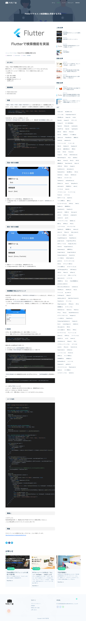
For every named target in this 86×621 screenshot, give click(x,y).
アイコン (60, 292)
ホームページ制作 (62, 235)
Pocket (60, 194)
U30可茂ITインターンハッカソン (70, 39)
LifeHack (69, 349)
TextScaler (60, 180)
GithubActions (61, 341)
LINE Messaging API (63, 269)
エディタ (74, 344)
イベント (60, 114)
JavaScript (74, 126)
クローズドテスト (62, 367)
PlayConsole (72, 367)
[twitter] (7, 543)
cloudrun (60, 217)
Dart (59, 134)
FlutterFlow (69, 318)
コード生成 (61, 258)
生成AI (67, 212)
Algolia (60, 370)
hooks (67, 189)
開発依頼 (78, 2)
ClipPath (75, 324)
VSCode (66, 126)
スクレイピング (71, 226)
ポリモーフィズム (71, 266)
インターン (71, 143)
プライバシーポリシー (35, 603)
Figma (60, 126)
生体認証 (68, 358)
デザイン (74, 120)
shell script (60, 186)
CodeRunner (61, 169)
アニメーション (72, 332)
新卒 (59, 131)
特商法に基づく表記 (35, 607)
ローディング (68, 306)
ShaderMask (72, 237)
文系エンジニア (72, 275)
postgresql (74, 215)
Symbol (71, 372)
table (75, 186)
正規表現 (68, 186)
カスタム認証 (61, 329)
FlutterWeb (68, 137)
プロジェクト (71, 2)
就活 (65, 131)
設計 (59, 149)
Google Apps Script (71, 114)
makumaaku (17, 55)
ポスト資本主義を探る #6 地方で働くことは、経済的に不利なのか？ (71, 70)
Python (66, 232)
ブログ (58, 2)
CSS (64, 151)
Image (60, 154)
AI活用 (65, 134)
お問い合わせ (34, 609)
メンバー (64, 2)
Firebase (60, 123)
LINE (59, 272)
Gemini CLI (74, 347)
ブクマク (67, 194)
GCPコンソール (62, 243)
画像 (59, 160)
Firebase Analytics (62, 255)
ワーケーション (62, 143)
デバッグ (68, 301)
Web (59, 146)
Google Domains (68, 246)
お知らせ (60, 137)
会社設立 (60, 338)
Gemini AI (72, 255)
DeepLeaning (61, 249)
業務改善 (60, 163)
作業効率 (60, 281)
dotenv (60, 232)
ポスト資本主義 (69, 123)
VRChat (71, 303)
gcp (66, 217)
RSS (66, 166)
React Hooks (68, 163)
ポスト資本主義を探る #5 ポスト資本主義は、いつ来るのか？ (71, 77)
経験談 (76, 137)
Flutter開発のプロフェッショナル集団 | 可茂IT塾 (71, 33)
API (77, 303)
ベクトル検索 (61, 200)
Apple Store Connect (73, 298)
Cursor (65, 160)
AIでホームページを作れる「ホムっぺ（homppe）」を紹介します (71, 64)
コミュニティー (62, 275)
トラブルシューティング (63, 344)
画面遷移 (68, 229)
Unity (66, 174)
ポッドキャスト (62, 332)
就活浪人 (72, 220)
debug (68, 295)
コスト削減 (67, 370)
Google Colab (61, 252)
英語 (68, 329)
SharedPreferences (73, 312)
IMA (68, 326)
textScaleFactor (70, 180)
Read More (9, 580)
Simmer (69, 309)
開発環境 (67, 206)
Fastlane (74, 321)
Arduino (60, 335)
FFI (59, 312)
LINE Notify (73, 269)
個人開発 (69, 171)
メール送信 (61, 318)
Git (59, 151)
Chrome (70, 352)
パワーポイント (62, 192)
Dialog (69, 341)
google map (61, 240)
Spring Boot (74, 183)
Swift (77, 203)
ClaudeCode (61, 209)
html (59, 263)
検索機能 (29, 55)
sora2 (59, 347)
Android (60, 174)
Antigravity (60, 364)
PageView (60, 229)
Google (72, 166)
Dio (59, 324)
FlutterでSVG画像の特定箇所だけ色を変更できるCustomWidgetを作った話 (71, 95)
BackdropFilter (61, 361)
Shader (76, 309)
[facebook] (9, 543)
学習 (74, 329)
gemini (60, 260)
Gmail (71, 235)
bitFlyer (72, 272)
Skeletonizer (61, 309)
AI (74, 117)
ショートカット (62, 352)
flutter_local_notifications (63, 286)
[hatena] (12, 543)
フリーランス (75, 335)
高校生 (60, 355)
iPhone (66, 347)
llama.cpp (74, 212)
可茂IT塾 (60, 117)
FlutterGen (61, 301)
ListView (65, 215)
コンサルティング (62, 372)
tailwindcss (67, 140)
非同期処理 (61, 358)
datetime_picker (62, 298)
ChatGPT (60, 128)
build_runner (61, 278)
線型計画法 (66, 149)
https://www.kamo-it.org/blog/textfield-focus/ (16, 535)
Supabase (74, 146)
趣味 (68, 200)
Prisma (71, 131)
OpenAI (69, 197)
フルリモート (67, 177)
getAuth (68, 364)
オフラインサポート (62, 315)
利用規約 (33, 605)
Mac (71, 160)
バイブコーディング (62, 220)
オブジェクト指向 (67, 263)
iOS (77, 160)
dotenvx (75, 229)
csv (66, 338)
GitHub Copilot (70, 258)
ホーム (53, 2)
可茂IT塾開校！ (66, 52)
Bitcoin (65, 272)
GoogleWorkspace (62, 237)
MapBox (60, 206)
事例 (73, 149)
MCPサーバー (61, 197)
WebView (73, 174)
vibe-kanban (70, 169)
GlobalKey (60, 289)
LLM (59, 215)
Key (75, 289)
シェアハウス (61, 226)
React (59, 120)
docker (72, 338)
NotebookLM (61, 171)
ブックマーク (71, 192)
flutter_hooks (74, 232)
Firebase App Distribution (64, 321)
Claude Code (61, 349)
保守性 (65, 223)
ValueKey (68, 289)
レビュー (70, 361)
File (65, 154)
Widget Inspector (62, 303)
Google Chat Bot (71, 252)
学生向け (60, 183)
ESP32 (67, 335)
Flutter (15, 53)
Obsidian (66, 146)
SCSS (71, 203)
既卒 (59, 223)
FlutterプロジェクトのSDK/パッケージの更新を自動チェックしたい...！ (71, 101)
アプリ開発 (73, 134)
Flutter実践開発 (74, 281)
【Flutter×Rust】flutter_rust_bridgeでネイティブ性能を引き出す (71, 89)
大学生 (60, 166)
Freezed (70, 151)
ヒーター (69, 278)
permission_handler (62, 283)
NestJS (60, 140)
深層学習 (69, 249)
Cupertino (69, 209)
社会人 (77, 163)
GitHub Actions (73, 154)
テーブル (60, 189)
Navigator (72, 315)
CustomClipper (67, 324)
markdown (75, 286)
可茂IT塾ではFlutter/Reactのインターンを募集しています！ (71, 46)
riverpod (66, 120)
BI (75, 341)
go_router (68, 292)
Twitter (60, 177)
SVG (76, 171)
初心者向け (68, 111)
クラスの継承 (61, 266)
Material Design (62, 157)
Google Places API (71, 240)
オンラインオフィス (69, 260)
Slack (67, 128)
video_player (61, 326)
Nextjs (68, 117)
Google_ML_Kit (72, 243)
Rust (64, 312)
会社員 (75, 157)
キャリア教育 (67, 355)
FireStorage (61, 295)
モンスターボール (62, 203)
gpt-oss (60, 212)
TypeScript (75, 128)
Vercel (60, 246)
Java (67, 183)
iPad (71, 223)
